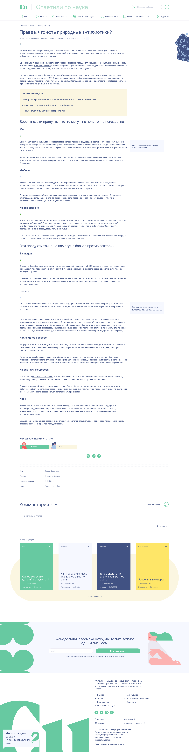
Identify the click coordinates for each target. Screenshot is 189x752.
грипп (53, 56)
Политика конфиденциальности (109, 744)
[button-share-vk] (88, 456)
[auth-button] (167, 7)
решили (107, 266)
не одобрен (56, 75)
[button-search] (134, 7)
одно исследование (60, 188)
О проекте (99, 719)
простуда (44, 56)
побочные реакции (107, 278)
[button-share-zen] (107, 712)
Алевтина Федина (57, 38)
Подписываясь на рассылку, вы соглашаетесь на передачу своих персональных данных (94, 656)
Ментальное (110, 17)
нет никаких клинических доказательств (79, 411)
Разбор (27, 17)
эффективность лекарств (69, 357)
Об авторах (99, 723)
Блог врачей (61, 17)
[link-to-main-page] (24, 7)
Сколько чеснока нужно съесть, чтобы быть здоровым (145, 308)
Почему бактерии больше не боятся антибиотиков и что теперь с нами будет (59, 99)
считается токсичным (42, 376)
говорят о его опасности (31, 350)
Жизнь (43, 17)
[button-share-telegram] (94, 456)
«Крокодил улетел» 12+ (135, 723)
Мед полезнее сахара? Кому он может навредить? (145, 146)
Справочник (143, 546)
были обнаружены (42, 66)
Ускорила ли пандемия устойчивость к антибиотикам (47, 105)
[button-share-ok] (99, 456)
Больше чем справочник (138, 17)
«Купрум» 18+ (130, 719)
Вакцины (103, 587)
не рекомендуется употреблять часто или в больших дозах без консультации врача (65, 325)
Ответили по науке (85, 17)
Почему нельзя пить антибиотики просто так (43, 111)
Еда (58, 486)
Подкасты (164, 17)
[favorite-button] (87, 38)
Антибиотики (26, 50)
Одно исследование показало (57, 223)
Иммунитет (50, 486)
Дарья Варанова (32, 38)
